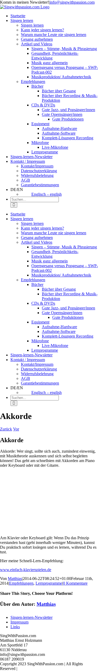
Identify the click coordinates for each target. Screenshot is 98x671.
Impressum (19, 622)
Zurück (6, 429)
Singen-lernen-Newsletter (31, 617)
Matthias (15, 578)
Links (15, 627)
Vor (16, 429)
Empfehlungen (21, 583)
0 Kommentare (75, 583)
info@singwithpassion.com (72, 2)
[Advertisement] (49, 501)
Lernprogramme (49, 583)
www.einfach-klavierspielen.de (25, 569)
